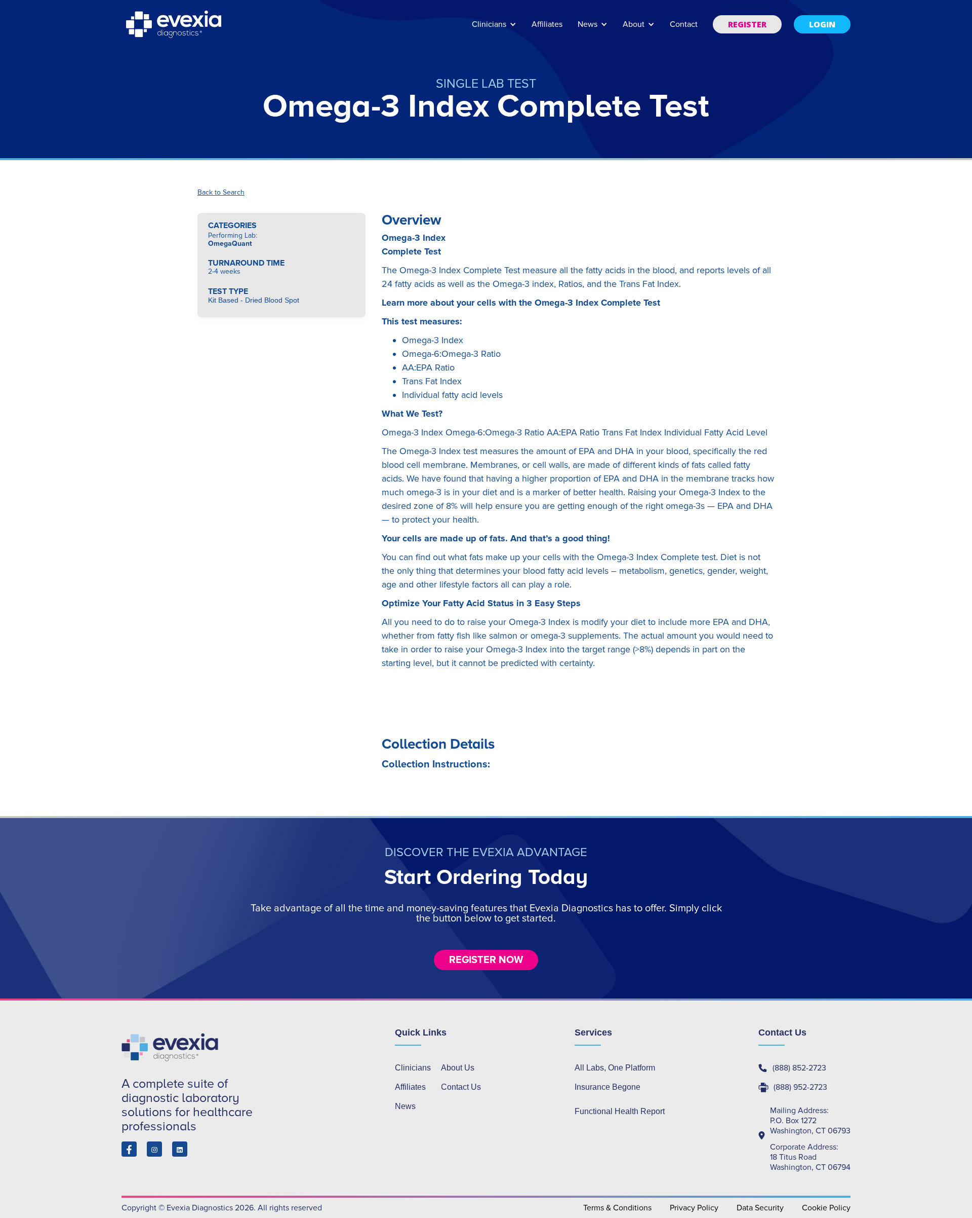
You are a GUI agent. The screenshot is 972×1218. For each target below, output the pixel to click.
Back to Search (221, 193)
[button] (494, 29)
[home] (175, 24)
